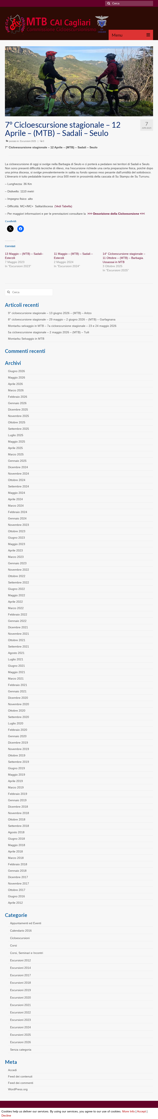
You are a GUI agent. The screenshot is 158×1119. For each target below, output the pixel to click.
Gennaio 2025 (17, 460)
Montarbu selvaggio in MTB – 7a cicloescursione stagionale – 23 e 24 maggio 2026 (62, 325)
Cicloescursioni (20, 938)
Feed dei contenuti (20, 1076)
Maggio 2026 (16, 377)
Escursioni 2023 (20, 1019)
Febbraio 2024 (17, 512)
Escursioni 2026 (20, 1042)
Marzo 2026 (16, 390)
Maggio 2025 (16, 441)
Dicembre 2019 (18, 742)
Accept (141, 1111)
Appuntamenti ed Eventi (25, 923)
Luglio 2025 (15, 435)
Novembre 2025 (18, 416)
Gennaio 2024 (17, 518)
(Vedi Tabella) (63, 206)
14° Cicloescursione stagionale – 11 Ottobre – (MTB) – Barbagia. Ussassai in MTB (124, 258)
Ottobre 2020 (16, 710)
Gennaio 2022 (17, 621)
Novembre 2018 (18, 813)
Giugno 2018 (16, 838)
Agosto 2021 (16, 653)
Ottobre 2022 (16, 576)
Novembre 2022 (18, 569)
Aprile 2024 (15, 499)
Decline (6, 1115)
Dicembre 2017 (18, 877)
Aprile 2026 (15, 384)
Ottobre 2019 (16, 755)
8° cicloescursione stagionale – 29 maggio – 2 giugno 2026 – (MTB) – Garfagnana (61, 319)
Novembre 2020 (18, 704)
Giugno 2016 (16, 896)
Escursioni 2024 (20, 1027)
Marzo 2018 (16, 857)
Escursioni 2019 (20, 990)
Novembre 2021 (18, 633)
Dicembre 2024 (18, 467)
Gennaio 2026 (17, 403)
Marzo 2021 (16, 678)
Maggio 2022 (16, 595)
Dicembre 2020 (18, 697)
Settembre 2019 (18, 761)
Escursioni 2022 (20, 1012)
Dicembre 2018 (18, 806)
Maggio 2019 (16, 774)
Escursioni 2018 (20, 982)
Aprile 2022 (15, 601)
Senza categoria (20, 1049)
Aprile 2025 (15, 448)
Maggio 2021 (16, 672)
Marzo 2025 (16, 454)
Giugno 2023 (16, 537)
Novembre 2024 (18, 473)
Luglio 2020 (15, 723)
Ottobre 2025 (16, 422)
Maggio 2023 (16, 544)
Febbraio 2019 (17, 793)
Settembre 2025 (18, 428)
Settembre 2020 (18, 717)
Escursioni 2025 (28, 141)
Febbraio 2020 (17, 729)
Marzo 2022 (16, 608)
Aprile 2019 (15, 781)
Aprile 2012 (15, 902)
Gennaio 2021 (17, 691)
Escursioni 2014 (20, 967)
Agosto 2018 (16, 832)
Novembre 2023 (18, 524)
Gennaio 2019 (17, 800)
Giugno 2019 (16, 768)
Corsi (13, 945)
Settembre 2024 (18, 486)
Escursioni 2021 (20, 1005)
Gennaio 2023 (17, 563)
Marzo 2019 (16, 787)
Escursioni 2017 (20, 975)
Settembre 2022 (18, 582)
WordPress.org (18, 1089)
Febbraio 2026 (17, 396)
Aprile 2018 (15, 851)
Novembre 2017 (18, 883)
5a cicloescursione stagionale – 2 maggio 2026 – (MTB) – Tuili (48, 332)
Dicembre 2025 (18, 409)
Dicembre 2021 (18, 627)
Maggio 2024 (16, 492)
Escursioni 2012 (20, 960)
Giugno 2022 (16, 588)
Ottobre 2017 (16, 890)
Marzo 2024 (16, 505)
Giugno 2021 (16, 665)
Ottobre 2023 (16, 531)
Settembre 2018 (18, 825)
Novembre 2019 (18, 749)
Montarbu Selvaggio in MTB (26, 338)
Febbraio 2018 (17, 864)
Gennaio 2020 (17, 736)
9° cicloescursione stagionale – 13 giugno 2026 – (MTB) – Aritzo (50, 313)
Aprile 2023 (15, 550)
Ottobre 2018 (16, 819)
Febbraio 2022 (17, 614)
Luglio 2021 (15, 659)
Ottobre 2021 (16, 640)
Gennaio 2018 (17, 870)
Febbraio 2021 (17, 685)
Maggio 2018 (16, 845)
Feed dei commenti (20, 1082)
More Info (128, 1111)
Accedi (12, 1070)
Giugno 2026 (16, 371)
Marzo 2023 (16, 556)
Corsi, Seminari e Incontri (26, 953)
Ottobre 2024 (16, 480)
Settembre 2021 (18, 646)
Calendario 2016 (21, 930)
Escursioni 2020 (20, 997)
